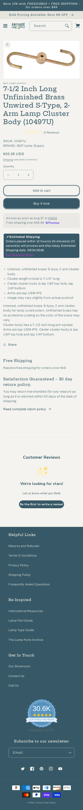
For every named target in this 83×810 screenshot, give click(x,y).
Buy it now (41, 203)
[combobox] (51, 26)
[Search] (67, 25)
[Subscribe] (69, 753)
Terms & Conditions (23, 555)
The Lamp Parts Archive (26, 639)
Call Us (14, 685)
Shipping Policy (20, 574)
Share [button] (12, 344)
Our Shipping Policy (20, 254)
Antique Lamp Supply (45, 803)
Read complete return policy (24, 409)
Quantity (8, 166)
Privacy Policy (19, 565)
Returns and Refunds (24, 546)
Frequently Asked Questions (29, 584)
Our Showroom (19, 666)
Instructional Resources (26, 611)
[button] (5, 25)
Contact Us (16, 676)
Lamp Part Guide (21, 620)
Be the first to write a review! (41, 504)
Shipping (8, 159)
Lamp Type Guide (21, 630)
